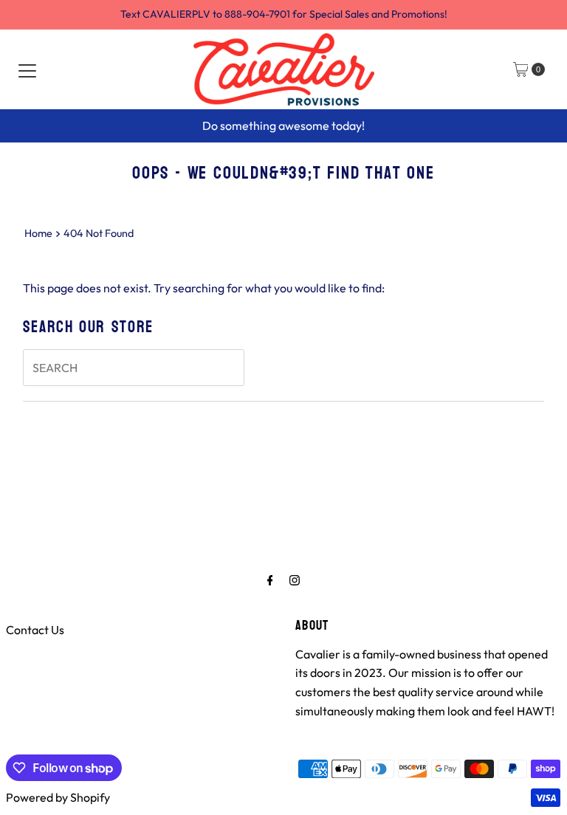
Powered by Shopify (58, 797)
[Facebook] (270, 580)
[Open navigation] (27, 69)
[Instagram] (294, 580)
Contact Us (35, 629)
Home (38, 233)
